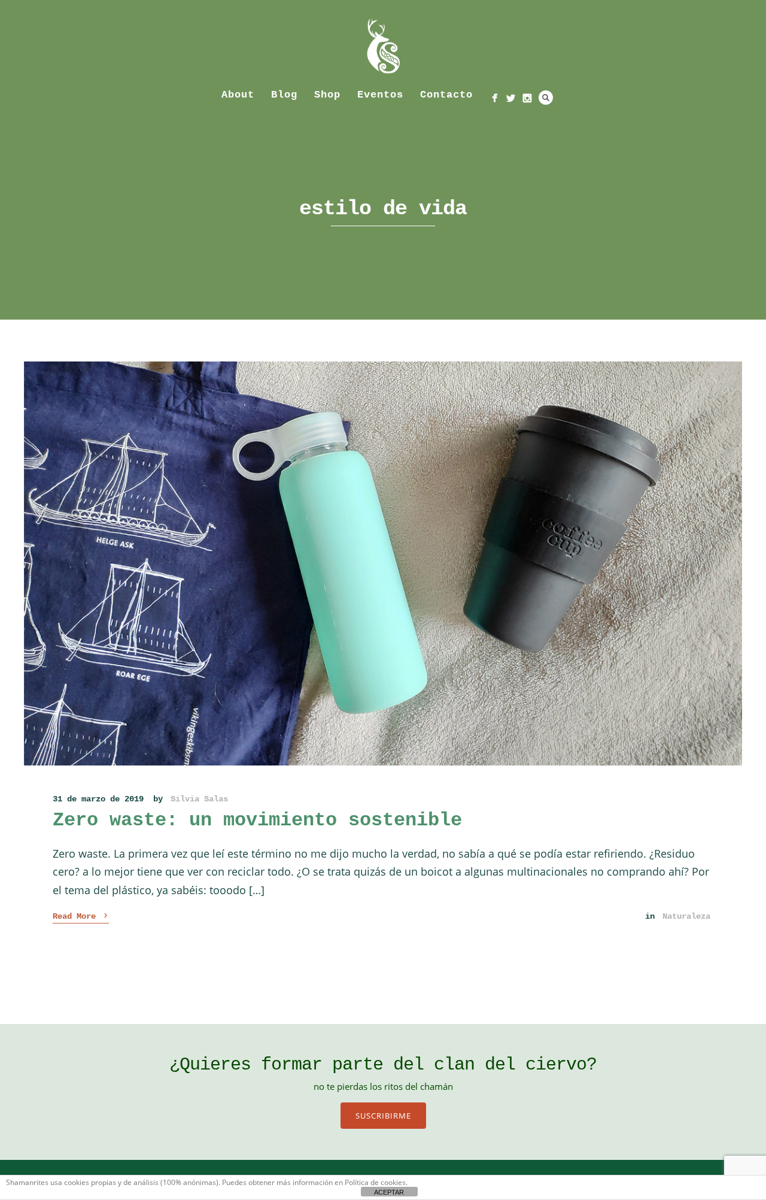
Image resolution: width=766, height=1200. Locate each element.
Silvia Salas (199, 799)
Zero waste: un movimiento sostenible (257, 820)
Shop (327, 95)
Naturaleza (686, 916)
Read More (81, 916)
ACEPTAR (389, 1192)
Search (546, 97)
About (237, 95)
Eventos (380, 95)
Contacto (446, 95)
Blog (284, 95)
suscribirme (383, 1115)
